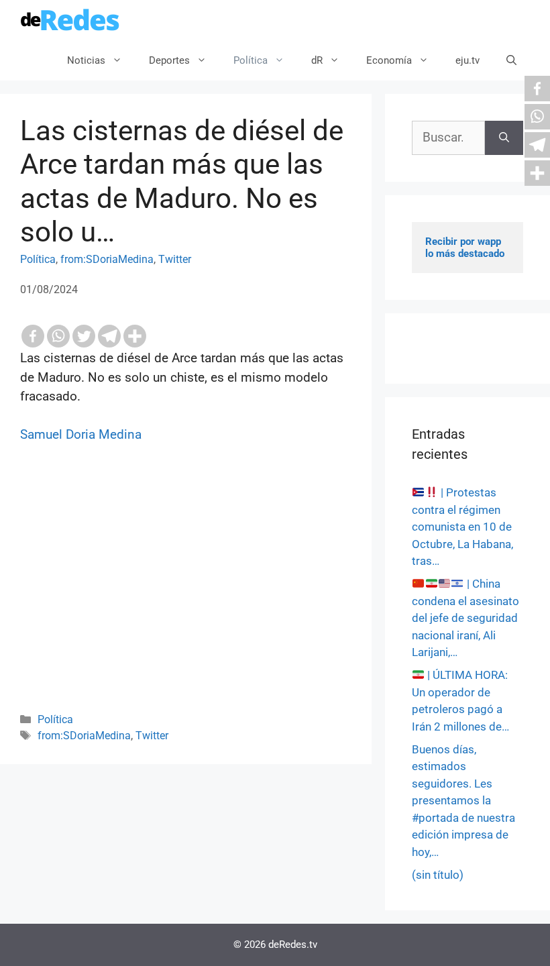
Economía (389, 60)
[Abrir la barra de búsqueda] (511, 60)
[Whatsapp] (58, 336)
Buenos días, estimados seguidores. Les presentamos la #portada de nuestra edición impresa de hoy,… (463, 801)
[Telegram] (109, 336)
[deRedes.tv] (70, 20)
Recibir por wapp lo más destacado (464, 247)
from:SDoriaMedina (107, 259)
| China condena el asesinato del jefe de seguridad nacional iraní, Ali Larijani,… (465, 618)
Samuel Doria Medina (81, 434)
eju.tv (467, 60)
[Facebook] (32, 336)
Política (250, 60)
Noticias (86, 60)
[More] (134, 336)
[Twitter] (83, 336)
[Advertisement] (185, 596)
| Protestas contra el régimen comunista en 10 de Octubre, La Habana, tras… (462, 527)
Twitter (174, 259)
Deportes (169, 60)
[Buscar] (504, 138)
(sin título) (437, 874)
